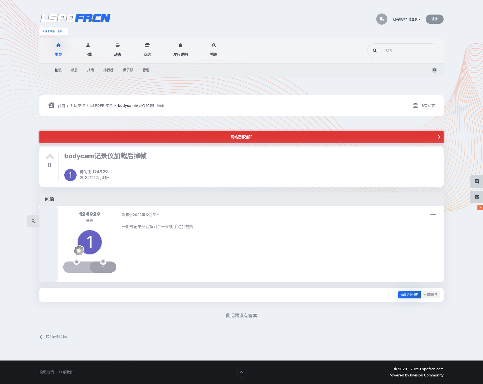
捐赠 (213, 54)
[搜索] (374, 50)
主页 (58, 54)
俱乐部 (128, 70)
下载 (88, 54)
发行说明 (180, 54)
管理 (146, 70)
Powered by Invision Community (416, 375)
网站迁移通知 (241, 137)
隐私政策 (46, 372)
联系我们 (66, 372)
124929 (100, 171)
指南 (90, 70)
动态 (117, 54)
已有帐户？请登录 (406, 19)
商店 (147, 54)
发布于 (141, 215)
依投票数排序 (409, 294)
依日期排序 (430, 294)
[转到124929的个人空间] (70, 175)
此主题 (427, 51)
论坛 (58, 70)
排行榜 (108, 70)
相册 (74, 70)
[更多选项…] (433, 214)
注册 (435, 19)
